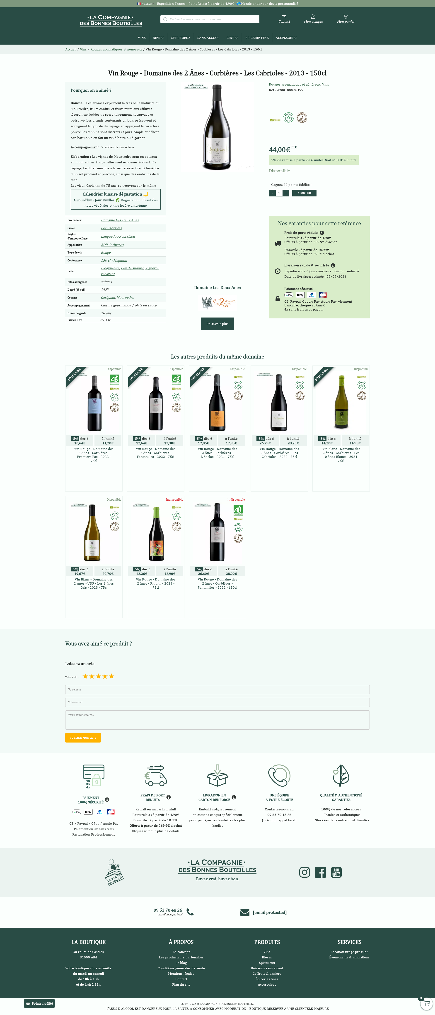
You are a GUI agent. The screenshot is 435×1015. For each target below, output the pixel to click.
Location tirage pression (350, 952)
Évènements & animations (349, 957)
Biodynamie (110, 268)
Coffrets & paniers (267, 973)
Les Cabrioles (111, 228)
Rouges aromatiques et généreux (295, 84)
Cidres (232, 38)
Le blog (181, 962)
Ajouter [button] (94, 487)
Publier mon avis (83, 737)
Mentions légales (181, 973)
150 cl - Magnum (114, 260)
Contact (181, 979)
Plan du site (181, 984)
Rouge (106, 252)
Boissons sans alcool (267, 968)
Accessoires (286, 38)
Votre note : (72, 677)
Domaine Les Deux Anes (120, 220)
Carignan (108, 297)
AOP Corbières (112, 245)
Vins (142, 38)
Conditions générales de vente (181, 968)
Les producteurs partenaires (181, 957)
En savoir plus (217, 324)
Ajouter (304, 193)
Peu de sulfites (132, 268)
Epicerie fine (257, 38)
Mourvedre (125, 297)
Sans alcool (208, 38)
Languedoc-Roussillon (118, 236)
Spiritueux (180, 38)
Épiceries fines (267, 979)
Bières (158, 38)
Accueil (70, 49)
